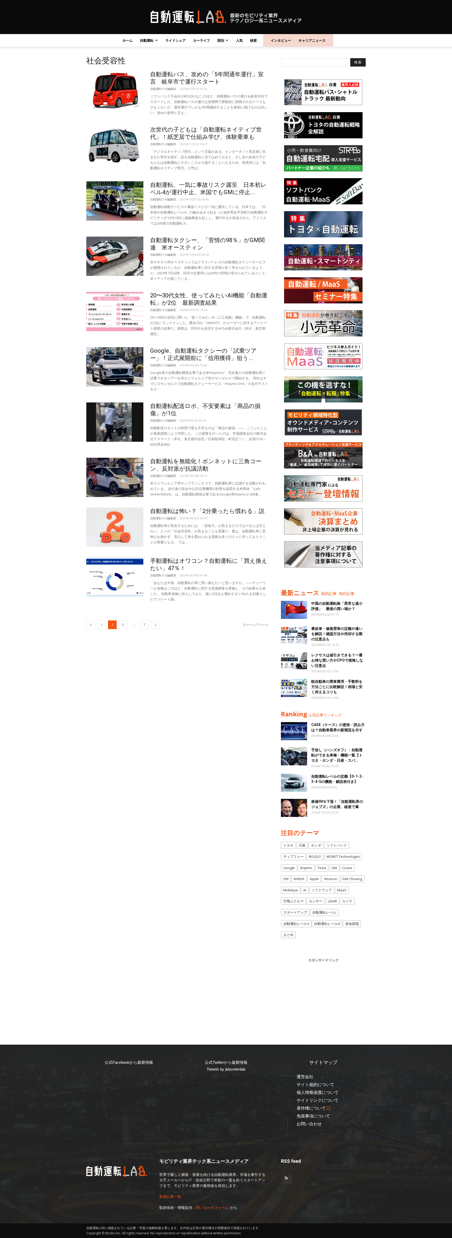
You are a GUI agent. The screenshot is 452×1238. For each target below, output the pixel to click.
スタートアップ (295, 912)
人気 (239, 40)
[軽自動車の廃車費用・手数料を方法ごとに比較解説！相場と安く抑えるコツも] (294, 688)
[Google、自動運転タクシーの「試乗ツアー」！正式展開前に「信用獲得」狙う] (114, 366)
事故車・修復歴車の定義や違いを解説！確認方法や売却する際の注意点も (337, 633)
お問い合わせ (309, 1124)
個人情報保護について (317, 1092)
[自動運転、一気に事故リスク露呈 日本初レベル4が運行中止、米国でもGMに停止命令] (114, 201)
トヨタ (288, 845)
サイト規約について (315, 1084)
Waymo (306, 867)
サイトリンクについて (317, 1100)
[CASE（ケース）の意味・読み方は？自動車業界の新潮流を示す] (294, 731)
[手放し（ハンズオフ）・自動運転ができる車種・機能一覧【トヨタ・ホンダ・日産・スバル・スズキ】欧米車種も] (294, 756)
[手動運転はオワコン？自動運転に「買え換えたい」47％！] (114, 577)
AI (304, 890)
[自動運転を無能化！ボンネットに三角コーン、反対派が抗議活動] (114, 477)
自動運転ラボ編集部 (163, 89)
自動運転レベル (324, 912)
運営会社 (305, 1077)
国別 (220, 40)
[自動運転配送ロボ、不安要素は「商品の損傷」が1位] (114, 422)
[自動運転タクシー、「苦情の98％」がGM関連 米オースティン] (114, 256)
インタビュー (281, 40)
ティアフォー (293, 856)
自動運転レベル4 (327, 923)
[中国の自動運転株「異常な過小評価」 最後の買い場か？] (294, 610)
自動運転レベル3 (296, 923)
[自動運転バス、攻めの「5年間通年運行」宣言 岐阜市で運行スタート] (114, 90)
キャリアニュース (312, 40)
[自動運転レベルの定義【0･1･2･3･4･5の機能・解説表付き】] (294, 783)
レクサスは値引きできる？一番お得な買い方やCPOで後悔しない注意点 (337, 660)
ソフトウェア (322, 890)
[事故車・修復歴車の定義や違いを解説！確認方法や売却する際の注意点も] (294, 635)
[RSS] (286, 1178)
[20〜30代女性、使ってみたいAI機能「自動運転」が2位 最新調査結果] (114, 311)
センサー (316, 901)
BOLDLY (315, 856)
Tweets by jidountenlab (226, 1069)
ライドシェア (175, 40)
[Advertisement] (323, 995)
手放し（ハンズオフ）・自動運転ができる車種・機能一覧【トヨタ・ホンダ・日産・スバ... (337, 755)
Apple (314, 878)
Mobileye (290, 890)
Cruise (347, 867)
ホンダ (316, 845)
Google (289, 867)
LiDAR (332, 901)
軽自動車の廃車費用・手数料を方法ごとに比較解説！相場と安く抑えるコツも (337, 686)
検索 (253, 40)
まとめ (288, 934)
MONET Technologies (343, 856)
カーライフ (201, 40)
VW (286, 878)
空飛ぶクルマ (293, 901)
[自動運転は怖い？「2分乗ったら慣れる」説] (114, 527)
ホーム (127, 40)
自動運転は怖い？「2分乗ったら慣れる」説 (207, 511)
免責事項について (313, 1116)
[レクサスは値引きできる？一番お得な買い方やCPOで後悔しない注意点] (294, 661)
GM (334, 867)
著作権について (311, 1108)
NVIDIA (299, 878)
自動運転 (147, 40)
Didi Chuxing (352, 878)
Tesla (322, 867)
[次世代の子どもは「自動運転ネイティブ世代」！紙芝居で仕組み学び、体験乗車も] (114, 145)
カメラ (347, 901)
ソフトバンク (336, 845)
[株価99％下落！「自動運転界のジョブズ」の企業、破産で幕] (294, 808)
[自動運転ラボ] (226, 17)
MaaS (341, 890)
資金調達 (352, 923)
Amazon (330, 878)
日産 (302, 845)
